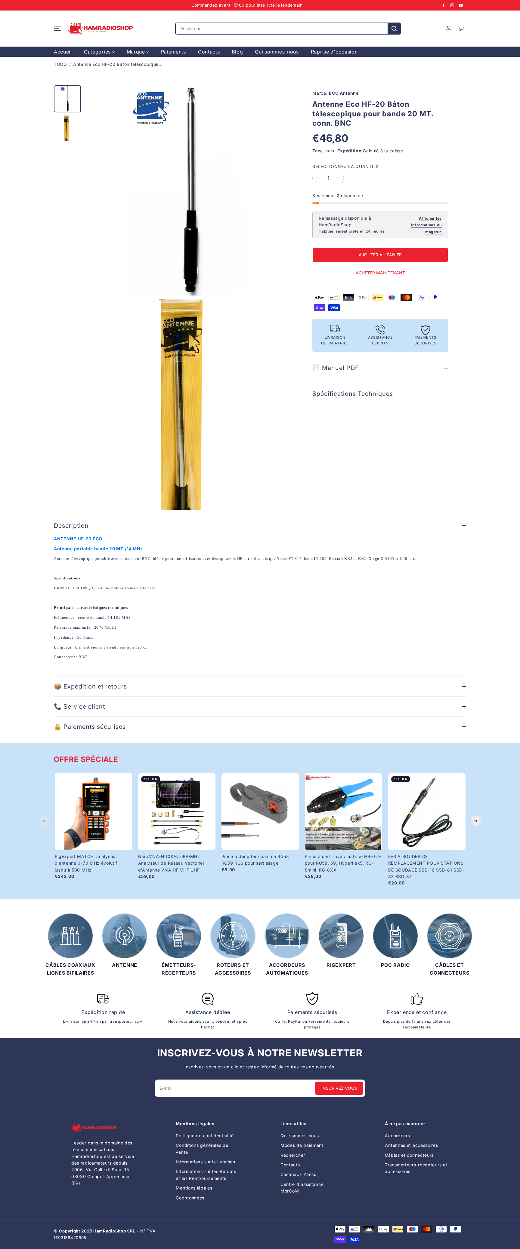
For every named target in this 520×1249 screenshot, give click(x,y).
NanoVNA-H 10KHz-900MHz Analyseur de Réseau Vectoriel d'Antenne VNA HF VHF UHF (171, 863)
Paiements (173, 52)
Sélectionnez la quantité (345, 166)
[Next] (476, 821)
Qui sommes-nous (277, 52)
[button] (57, 28)
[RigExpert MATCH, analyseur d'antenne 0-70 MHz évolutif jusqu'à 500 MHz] (93, 811)
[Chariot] (460, 28)
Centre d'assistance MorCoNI (301, 1187)
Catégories (98, 52)
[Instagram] (452, 5)
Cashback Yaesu (298, 1174)
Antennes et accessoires (411, 1145)
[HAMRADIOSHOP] (100, 29)
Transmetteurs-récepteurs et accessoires (416, 1168)
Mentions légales (194, 1187)
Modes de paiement (301, 1145)
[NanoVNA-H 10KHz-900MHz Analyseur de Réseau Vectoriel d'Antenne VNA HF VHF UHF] (176, 811)
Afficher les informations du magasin (426, 225)
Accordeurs (397, 1135)
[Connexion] (448, 28)
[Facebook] (443, 5)
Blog (237, 52)
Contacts (209, 52)
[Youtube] (461, 5)
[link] (103, 1128)
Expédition (349, 150)
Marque (137, 52)
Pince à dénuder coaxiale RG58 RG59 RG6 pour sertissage (255, 860)
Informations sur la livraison (205, 1161)
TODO (60, 64)
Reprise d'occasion (334, 52)
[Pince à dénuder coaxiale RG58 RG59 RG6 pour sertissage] (260, 811)
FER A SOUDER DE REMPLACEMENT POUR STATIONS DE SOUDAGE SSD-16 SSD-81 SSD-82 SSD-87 (426, 866)
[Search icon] (394, 29)
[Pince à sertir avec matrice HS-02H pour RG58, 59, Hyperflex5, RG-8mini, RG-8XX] (343, 811)
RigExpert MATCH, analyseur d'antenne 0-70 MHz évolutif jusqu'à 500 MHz (86, 863)
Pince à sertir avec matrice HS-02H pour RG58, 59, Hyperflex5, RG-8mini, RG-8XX (343, 863)
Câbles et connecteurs (409, 1155)
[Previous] (44, 821)
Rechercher (292, 1155)
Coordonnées (190, 1197)
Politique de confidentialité (205, 1135)
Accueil (63, 52)
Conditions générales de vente (202, 1148)
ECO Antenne (344, 93)
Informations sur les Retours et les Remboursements (206, 1174)
